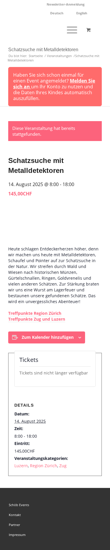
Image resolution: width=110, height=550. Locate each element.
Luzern (21, 465)
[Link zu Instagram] (97, 495)
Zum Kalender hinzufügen (48, 337)
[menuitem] (66, 4)
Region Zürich (43, 465)
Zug (63, 465)
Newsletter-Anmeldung (65, 4)
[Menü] (69, 29)
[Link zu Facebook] (88, 495)
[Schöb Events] (45, 29)
